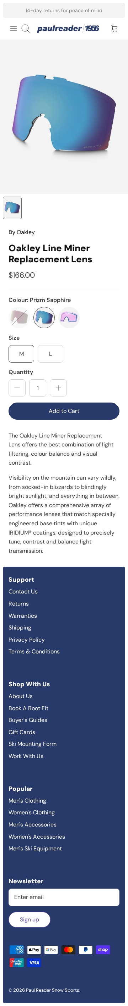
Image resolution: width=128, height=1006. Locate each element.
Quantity (21, 372)
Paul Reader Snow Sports (52, 990)
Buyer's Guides (28, 720)
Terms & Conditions (34, 651)
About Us (21, 696)
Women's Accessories (37, 836)
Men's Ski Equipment (35, 848)
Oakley (26, 232)
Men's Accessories (33, 824)
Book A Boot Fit (28, 708)
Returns (19, 603)
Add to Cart (64, 411)
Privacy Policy (27, 639)
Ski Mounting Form (33, 744)
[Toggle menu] (13, 28)
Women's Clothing (32, 812)
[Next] (115, 10)
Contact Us (23, 591)
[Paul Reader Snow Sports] (68, 28)
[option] (64, 117)
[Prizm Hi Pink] (19, 317)
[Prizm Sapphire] (44, 317)
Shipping (20, 627)
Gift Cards (22, 732)
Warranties (23, 616)
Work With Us (26, 756)
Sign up (29, 919)
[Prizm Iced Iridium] (69, 317)
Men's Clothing (27, 800)
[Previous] (12, 10)
